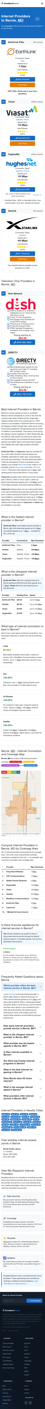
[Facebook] (26, 1403)
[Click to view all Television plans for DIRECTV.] (21, 361)
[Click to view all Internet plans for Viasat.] (21, 110)
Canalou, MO (14, 1125)
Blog (4, 1386)
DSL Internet (7, 1357)
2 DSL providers (29, 762)
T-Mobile (27, 1364)
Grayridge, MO (26, 1119)
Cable (4, 772)
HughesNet (7, 558)
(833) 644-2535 (23, 189)
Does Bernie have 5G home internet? (17, 1079)
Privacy (5, 1330)
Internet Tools (7, 1389)
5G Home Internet (8, 1350)
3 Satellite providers (30, 765)
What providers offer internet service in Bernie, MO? (18, 1097)
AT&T (26, 1350)
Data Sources (7, 1396)
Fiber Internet (7, 1347)
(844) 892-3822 (23, 342)
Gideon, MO (36, 1122)
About (26, 1386)
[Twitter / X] (30, 1403)
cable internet (20, 467)
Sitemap (5, 1403)
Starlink (5, 549)
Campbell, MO (35, 1117)
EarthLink (27, 1343)
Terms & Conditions (13, 1330)
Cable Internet (7, 1354)
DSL (9, 772)
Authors (26, 1389)
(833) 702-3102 (23, 394)
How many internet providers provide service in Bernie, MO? (19, 1027)
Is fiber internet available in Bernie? (17, 1053)
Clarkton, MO (18, 1122)
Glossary (5, 1393)
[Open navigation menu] (42, 3)
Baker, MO (5, 1119)
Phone (26, 119)
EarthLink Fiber (8, 545)
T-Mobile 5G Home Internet (17, 912)
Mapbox (4, 835)
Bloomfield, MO (7, 1122)
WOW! (26, 1371)
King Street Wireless (14, 871)
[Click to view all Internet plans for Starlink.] (21, 223)
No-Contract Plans (8, 1368)
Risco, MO (25, 1117)
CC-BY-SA (31, 833)
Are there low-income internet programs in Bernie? (19, 1062)
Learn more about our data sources (20, 1282)
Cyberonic (10, 907)
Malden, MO (5, 1114)
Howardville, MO (16, 1130)
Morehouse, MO (7, 1127)
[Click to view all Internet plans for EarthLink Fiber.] (21, 51)
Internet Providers (8, 1343)
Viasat (4, 554)
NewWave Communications (17, 898)
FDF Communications (15, 876)
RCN (25, 1368)
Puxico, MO (5, 1130)
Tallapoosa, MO (15, 1119)
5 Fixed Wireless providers (10, 765)
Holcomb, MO (36, 1125)
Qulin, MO (5, 1125)
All (18, 772)
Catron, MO (27, 1122)
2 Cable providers (15, 762)
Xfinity (26, 1347)
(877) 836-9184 (23, 253)
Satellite (19, 119)
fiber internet (23, 464)
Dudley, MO (33, 1114)
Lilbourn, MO (31, 1127)
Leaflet (3, 833)
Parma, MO (24, 1114)
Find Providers (35, 1301)
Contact (26, 1393)
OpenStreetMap (17, 833)
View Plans (22, 85)
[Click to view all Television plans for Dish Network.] (21, 303)
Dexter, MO (14, 1114)
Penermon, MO (15, 1117)
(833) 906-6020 (23, 79)
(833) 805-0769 (23, 138)
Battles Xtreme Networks (16, 880)
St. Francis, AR (24, 1125)
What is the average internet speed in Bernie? (18, 1088)
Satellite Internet (8, 1364)
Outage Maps (7, 1400)
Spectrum (27, 1354)
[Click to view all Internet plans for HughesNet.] (21, 162)
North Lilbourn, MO (20, 1127)
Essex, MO (5, 1117)
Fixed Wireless (7, 1361)
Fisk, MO (36, 1119)
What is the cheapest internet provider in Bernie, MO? (18, 1036)
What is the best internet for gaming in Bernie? (18, 1071)
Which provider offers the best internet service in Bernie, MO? (19, 987)
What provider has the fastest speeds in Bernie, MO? (18, 1044)
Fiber (23, 61)
